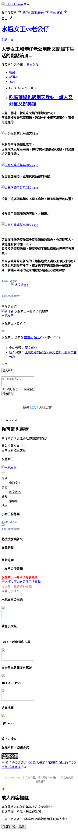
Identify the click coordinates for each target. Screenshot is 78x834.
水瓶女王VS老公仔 (10, 281)
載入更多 (8, 370)
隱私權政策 (67, 777)
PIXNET (17, 777)
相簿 (12, 72)
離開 (21, 826)
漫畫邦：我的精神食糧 (17, 586)
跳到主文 (8, 39)
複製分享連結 (11, 591)
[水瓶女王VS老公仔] (3, 525)
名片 (12, 81)
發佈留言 (8, 393)
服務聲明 (40, 781)
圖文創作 (33, 64)
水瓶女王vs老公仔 (25, 29)
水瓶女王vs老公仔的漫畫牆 (19, 577)
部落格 (13, 77)
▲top (5, 363)
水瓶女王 (8, 315)
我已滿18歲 (9, 826)
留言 (37, 337)
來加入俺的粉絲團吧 (11, 296)
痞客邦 (28, 337)
